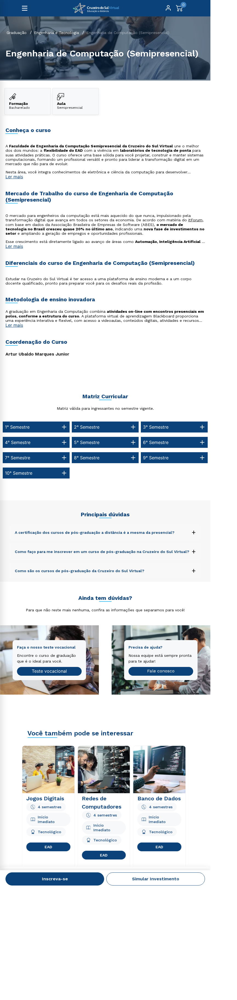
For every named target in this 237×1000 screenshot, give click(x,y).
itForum (195, 220)
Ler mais (14, 176)
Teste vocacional (49, 671)
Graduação (17, 32)
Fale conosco (161, 671)
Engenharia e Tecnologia (56, 32)
